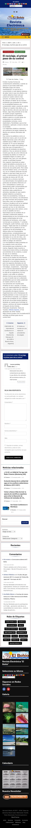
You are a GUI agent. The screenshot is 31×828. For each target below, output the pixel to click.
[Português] (21, 3)
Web (6, 438)
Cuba (21, 625)
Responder (22, 381)
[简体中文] (8, 3)
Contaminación (8, 52)
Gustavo (7, 62)
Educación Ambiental (11, 628)
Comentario (9, 402)
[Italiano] (19, 3)
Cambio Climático (11, 621)
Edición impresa (14, 310)
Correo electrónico (11, 431)
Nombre (8, 423)
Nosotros (10, 820)
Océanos (7, 636)
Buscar (4, 519)
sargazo (24, 639)
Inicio (4, 820)
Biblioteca (18, 822)
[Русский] (24, 3)
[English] (12, 3)
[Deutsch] (17, 3)
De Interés (25, 820)
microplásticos (21, 632)
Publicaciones (10, 822)
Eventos (22, 628)
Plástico (6, 639)
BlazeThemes (15, 817)
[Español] (26, 3)
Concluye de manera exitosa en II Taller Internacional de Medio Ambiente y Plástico (16, 596)
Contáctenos (15, 824)
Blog (24, 822)
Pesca (14, 636)
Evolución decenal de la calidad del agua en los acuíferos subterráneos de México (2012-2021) (16, 483)
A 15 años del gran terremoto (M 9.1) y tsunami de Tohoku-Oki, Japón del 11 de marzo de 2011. (16, 577)
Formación (17, 820)
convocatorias (12, 625)
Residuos (15, 639)
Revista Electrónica (15, 23)
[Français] (15, 3)
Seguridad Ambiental (15, 643)
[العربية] (6, 3)
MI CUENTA (16, 1)
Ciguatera (22, 621)
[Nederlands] (10, 3)
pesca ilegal (23, 636)
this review (7, 559)
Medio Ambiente (20, 52)
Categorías (5, 536)
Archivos (5, 529)
